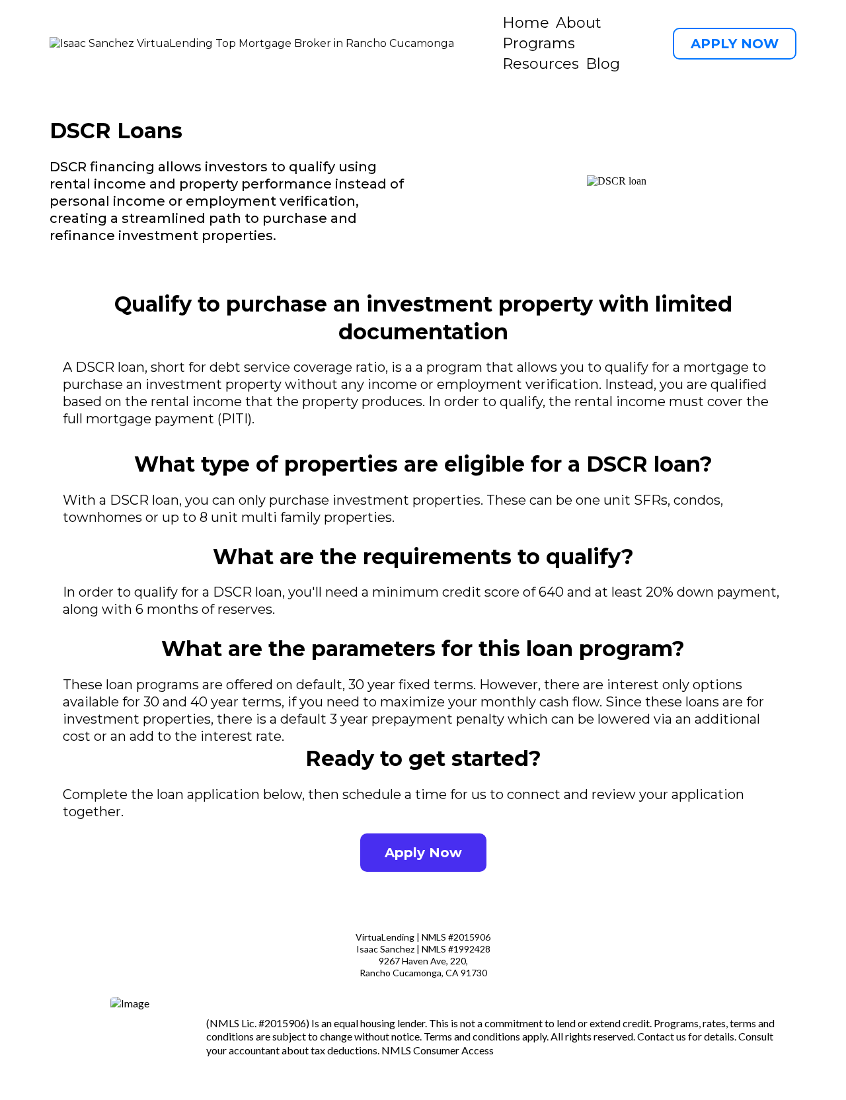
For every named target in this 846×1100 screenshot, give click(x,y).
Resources (540, 64)
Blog (603, 64)
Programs (538, 43)
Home (525, 23)
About (578, 23)
